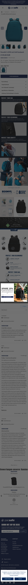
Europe (20, 578)
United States (8, 578)
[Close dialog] (26, 284)
